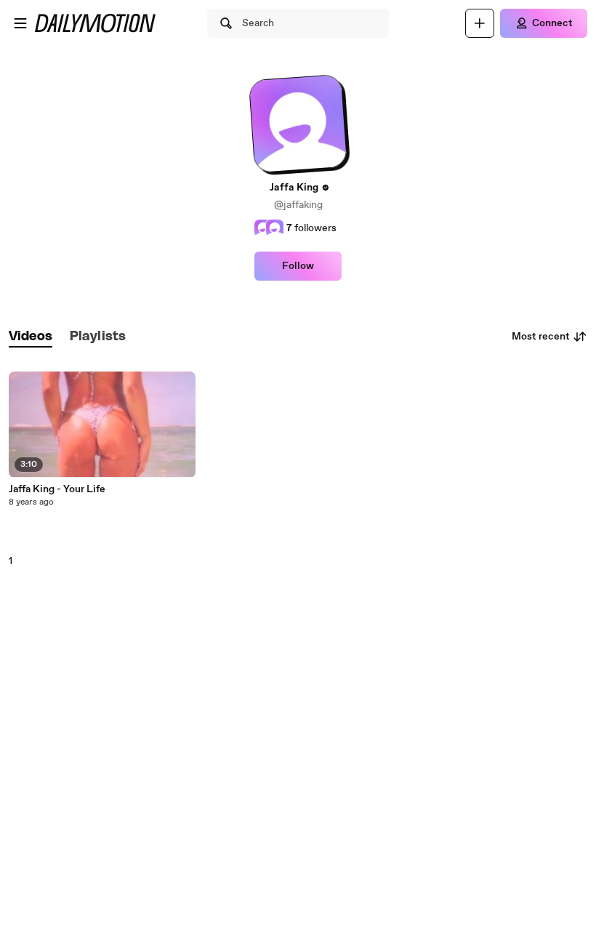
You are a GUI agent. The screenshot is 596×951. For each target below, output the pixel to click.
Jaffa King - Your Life (57, 489)
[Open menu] (20, 23)
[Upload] (479, 23)
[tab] (30, 337)
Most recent (541, 336)
